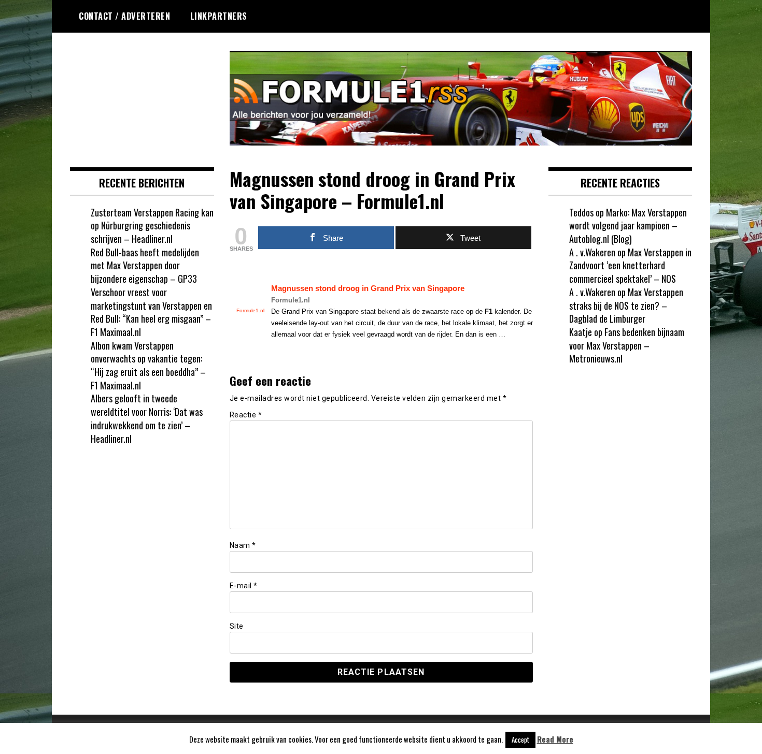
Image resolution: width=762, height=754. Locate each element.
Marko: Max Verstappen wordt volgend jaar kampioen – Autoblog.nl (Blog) (628, 225)
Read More (555, 739)
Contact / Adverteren (124, 16)
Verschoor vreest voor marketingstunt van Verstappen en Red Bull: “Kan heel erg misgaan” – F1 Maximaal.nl (151, 312)
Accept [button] (520, 739)
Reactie (246, 415)
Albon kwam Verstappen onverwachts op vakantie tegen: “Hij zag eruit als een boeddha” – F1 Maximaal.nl (148, 365)
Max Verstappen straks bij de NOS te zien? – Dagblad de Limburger (626, 305)
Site (237, 626)
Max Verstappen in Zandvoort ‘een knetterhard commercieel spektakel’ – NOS (630, 265)
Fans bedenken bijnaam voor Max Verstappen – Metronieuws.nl (626, 345)
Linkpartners (218, 16)
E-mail (244, 586)
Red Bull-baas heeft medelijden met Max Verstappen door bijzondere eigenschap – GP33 (145, 265)
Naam (243, 545)
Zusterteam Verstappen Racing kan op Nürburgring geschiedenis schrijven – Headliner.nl (152, 225)
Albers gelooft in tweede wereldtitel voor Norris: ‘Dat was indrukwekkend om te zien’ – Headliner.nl (147, 418)
